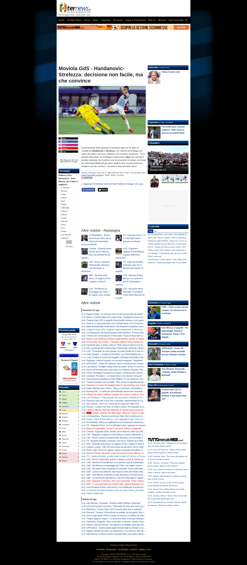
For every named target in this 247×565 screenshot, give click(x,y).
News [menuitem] (95, 20)
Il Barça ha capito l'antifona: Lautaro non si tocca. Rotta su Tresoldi (116, 394)
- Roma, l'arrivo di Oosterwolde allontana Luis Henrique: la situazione (120, 438)
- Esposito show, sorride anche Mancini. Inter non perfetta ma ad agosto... (123, 431)
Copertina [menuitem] (106, 20)
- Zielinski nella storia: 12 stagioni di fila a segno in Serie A (99, 278)
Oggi (150, 231)
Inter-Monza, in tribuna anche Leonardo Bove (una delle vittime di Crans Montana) (123, 534)
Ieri (155, 231)
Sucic (63, 228)
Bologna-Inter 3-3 (158, 170)
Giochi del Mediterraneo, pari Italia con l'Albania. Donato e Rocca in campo (120, 370)
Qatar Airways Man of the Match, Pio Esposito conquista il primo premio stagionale (123, 326)
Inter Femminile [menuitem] (176, 20)
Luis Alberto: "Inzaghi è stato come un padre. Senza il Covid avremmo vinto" (121, 367)
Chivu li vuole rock (94, 493)
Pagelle (152, 323)
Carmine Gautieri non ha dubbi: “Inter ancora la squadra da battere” (116, 382)
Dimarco (64, 215)
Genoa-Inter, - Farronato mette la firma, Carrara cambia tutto (119, 342)
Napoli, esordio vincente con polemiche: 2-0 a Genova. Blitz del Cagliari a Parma (123, 531)
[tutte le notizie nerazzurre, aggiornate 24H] (75, 8)
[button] (69, 242)
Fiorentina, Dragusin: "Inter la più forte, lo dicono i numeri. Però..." (116, 522)
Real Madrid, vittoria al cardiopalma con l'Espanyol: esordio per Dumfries (119, 422)
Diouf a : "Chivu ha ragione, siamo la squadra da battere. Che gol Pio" (119, 450)
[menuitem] (186, 20)
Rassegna (92, 173)
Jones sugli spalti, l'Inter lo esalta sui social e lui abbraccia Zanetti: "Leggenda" (122, 515)
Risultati (69, 246)
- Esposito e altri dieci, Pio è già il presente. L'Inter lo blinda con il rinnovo (121, 481)
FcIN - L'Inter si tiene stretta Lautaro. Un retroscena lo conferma (175, 310)
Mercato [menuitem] (162, 20)
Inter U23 (152, 385)
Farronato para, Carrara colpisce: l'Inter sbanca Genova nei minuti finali (118, 345)
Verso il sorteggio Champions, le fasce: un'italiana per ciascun (116, 373)
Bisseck (64, 191)
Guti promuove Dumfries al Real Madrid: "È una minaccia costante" (116, 379)
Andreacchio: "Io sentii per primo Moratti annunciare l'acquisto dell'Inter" (119, 391)
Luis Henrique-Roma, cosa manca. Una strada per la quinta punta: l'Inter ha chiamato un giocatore (131, 487)
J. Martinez (65, 188)
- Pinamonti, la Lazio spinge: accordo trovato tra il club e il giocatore (119, 351)
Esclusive (153, 303)
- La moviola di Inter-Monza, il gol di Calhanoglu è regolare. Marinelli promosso (124, 478)
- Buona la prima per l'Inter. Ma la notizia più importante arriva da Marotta (126, 416)
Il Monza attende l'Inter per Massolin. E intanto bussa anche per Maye (117, 410)
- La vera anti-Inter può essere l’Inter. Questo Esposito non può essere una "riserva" (126, 484)
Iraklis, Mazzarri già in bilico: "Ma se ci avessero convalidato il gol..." (117, 388)
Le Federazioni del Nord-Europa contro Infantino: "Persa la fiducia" (116, 333)
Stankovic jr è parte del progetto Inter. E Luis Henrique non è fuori (172, 263)
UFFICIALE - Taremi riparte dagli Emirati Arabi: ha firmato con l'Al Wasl (118, 528)
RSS (149, 550)
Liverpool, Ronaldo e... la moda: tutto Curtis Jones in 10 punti (114, 376)
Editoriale (153, 67)
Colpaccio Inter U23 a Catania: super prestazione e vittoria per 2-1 (116, 329)
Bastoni (64, 198)
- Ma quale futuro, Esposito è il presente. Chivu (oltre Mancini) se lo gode (121, 469)
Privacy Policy (131, 545)
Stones (63, 231)
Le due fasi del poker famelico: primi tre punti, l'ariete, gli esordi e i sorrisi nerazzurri (124, 490)
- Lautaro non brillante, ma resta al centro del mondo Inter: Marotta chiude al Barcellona (128, 472)
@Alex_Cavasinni (117, 175)
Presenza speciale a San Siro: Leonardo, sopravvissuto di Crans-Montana (120, 401)
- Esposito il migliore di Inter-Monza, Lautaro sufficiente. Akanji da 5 (119, 435)
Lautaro (64, 218)
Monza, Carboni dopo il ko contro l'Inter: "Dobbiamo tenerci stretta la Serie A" (121, 317)
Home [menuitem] (61, 20)
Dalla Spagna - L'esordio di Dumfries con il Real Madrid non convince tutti (120, 354)
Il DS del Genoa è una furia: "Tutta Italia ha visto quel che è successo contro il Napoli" (125, 506)
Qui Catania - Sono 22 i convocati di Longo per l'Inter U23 (112, 404)
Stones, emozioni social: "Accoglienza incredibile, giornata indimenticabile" (120, 525)
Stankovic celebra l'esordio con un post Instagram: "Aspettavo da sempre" (119, 360)
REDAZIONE (111, 550)
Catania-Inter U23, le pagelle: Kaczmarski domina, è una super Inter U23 (119, 320)
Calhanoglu (65, 208)
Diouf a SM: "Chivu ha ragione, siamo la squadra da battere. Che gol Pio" (175, 238)
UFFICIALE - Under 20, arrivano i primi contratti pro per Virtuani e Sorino (119, 363)
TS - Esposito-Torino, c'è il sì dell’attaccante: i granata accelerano (134, 238)
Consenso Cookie (117, 545)
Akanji (63, 194)
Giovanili (152, 344)
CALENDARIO (122, 550)
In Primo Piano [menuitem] (74, 20)
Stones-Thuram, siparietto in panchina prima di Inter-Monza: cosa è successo (121, 453)
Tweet (104, 190)
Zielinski (64, 211)
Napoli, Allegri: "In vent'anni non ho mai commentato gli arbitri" (114, 314)
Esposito (64, 221)
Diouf (63, 201)
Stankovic (65, 238)
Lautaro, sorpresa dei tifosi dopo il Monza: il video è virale (115, 413)
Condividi (89, 190)
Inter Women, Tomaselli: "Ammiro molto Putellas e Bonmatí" (113, 503)
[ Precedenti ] (69, 350)
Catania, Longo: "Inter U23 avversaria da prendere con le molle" (115, 447)
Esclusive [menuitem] (118, 20)
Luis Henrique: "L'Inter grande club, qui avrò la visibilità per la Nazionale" (119, 397)
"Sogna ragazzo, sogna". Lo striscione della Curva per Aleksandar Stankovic (121, 518)
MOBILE (142, 550)
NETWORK (100, 550)
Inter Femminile (155, 364)
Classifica (64, 387)
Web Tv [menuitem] (152, 20)
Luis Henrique (66, 235)
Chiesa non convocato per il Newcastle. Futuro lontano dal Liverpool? (118, 336)
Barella (63, 204)
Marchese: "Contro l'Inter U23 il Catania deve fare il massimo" (114, 509)
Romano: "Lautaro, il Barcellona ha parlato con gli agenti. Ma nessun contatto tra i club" (126, 512)
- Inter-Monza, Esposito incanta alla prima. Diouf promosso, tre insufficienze (123, 475)
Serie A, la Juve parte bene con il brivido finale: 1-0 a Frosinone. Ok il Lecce (120, 323)
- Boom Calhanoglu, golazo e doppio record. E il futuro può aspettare (119, 459)
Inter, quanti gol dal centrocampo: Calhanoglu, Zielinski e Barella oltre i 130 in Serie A (125, 348)
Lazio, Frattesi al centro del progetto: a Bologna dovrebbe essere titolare (119, 357)
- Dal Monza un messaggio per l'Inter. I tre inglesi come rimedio (100, 292)
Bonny (63, 225)
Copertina (153, 122)
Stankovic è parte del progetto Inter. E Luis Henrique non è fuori (116, 385)
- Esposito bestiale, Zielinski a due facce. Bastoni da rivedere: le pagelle (120, 441)
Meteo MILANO (69, 356)
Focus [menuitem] (87, 20)
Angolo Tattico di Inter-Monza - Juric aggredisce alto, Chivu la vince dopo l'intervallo (124, 419)
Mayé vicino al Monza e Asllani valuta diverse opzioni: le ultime (115, 339)
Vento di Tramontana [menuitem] (135, 20)
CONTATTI (134, 550)
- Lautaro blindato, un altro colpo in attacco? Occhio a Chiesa (115, 456)
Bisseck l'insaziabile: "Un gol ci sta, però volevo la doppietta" (114, 428)
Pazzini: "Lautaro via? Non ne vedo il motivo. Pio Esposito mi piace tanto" (119, 407)
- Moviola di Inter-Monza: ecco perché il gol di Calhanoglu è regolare (119, 462)
